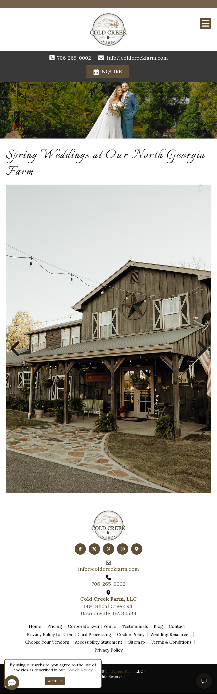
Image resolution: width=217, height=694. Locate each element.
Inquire (110, 71)
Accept (55, 681)
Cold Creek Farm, (119, 671)
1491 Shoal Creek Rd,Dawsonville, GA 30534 (108, 606)
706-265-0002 (74, 58)
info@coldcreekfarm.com (137, 58)
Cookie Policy (79, 670)
